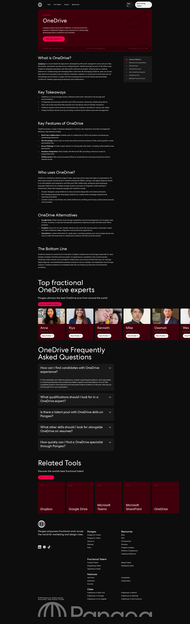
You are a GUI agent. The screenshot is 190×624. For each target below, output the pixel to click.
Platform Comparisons (129, 551)
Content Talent (92, 563)
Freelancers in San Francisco (131, 599)
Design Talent (126, 563)
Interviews (91, 581)
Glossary (47, 15)
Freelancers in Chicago (95, 596)
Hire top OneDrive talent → (50, 304)
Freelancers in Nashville (129, 596)
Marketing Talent (127, 566)
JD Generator (126, 541)
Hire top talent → (54, 39)
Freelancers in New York (96, 593)
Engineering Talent (94, 566)
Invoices (90, 584)
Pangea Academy (127, 548)
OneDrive (41, 64)
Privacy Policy (42, 599)
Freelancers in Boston (129, 593)
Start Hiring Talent (141, 5)
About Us (90, 541)
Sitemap (90, 544)
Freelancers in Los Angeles (96, 599)
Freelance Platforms (128, 554)
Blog (123, 535)
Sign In (128, 5)
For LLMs (61, 599)
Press (89, 548)
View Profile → (47, 336)
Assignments (125, 581)
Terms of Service (52, 599)
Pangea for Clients (94, 535)
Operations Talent (94, 569)
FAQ (122, 538)
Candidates (125, 578)
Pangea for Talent (93, 538)
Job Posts (90, 578)
